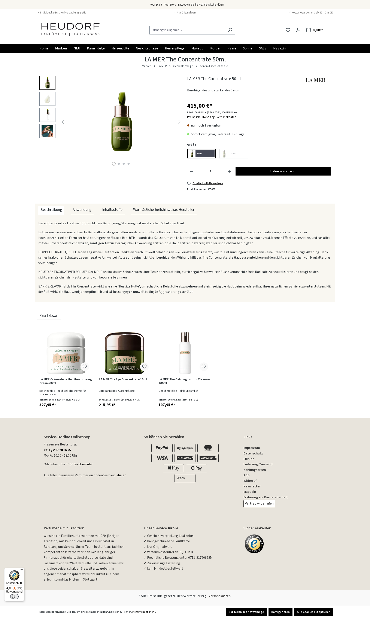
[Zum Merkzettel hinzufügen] (85, 366)
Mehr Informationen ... (144, 612)
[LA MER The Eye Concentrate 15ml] (125, 353)
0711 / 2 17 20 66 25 (57, 450)
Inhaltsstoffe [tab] (112, 209)
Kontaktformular (80, 464)
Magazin (249, 491)
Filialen (120, 475)
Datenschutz (253, 453)
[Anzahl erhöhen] (229, 171)
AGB (246, 475)
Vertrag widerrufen (259, 503)
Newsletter (252, 486)
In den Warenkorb (283, 171)
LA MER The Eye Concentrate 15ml (123, 380)
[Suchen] (230, 30)
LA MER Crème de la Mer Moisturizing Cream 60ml (65, 382)
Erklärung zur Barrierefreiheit (265, 497)
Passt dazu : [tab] (48, 315)
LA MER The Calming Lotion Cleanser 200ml (184, 382)
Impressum (251, 447)
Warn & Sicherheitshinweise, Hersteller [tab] (163, 209)
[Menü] (21, 570)
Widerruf (249, 480)
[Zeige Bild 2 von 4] (119, 164)
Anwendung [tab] (82, 209)
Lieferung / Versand (258, 464)
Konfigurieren (280, 612)
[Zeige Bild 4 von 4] (129, 164)
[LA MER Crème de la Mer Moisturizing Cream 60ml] (65, 353)
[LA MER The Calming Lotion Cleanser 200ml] (185, 353)
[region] (111, 122)
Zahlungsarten (254, 470)
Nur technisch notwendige (246, 612)
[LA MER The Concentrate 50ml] (121, 121)
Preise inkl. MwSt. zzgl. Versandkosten (211, 117)
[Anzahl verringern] (191, 171)
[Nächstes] (179, 122)
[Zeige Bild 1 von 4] (114, 164)
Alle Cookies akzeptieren (313, 612)
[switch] (14, 596)
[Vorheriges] (63, 122)
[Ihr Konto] (298, 30)
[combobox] (187, 30)
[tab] (51, 210)
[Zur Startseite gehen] (70, 29)
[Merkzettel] (288, 30)
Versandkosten (220, 596)
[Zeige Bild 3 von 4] (124, 164)
